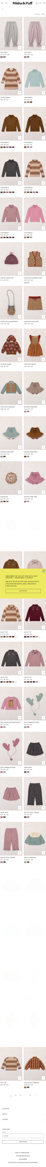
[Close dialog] (43, 570)
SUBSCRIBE (23, 591)
